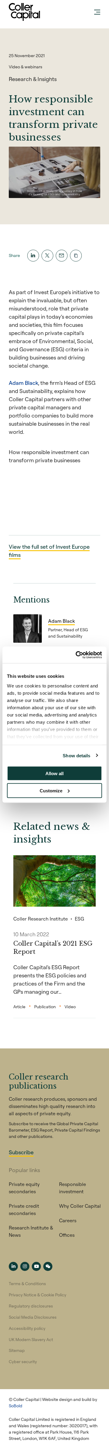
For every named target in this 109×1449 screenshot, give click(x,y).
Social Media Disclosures (33, 1317)
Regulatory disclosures (31, 1306)
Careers (67, 1220)
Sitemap (17, 1350)
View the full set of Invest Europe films (49, 550)
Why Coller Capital (80, 1206)
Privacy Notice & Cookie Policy (37, 1295)
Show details (76, 755)
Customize (51, 790)
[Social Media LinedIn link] (13, 1266)
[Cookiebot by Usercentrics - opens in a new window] (77, 655)
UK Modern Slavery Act (31, 1339)
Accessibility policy (27, 1328)
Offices (66, 1235)
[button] (76, 256)
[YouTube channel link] (36, 1266)
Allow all (54, 773)
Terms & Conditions (27, 1283)
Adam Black (23, 382)
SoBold (15, 1405)
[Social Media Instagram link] (24, 1266)
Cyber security (23, 1361)
